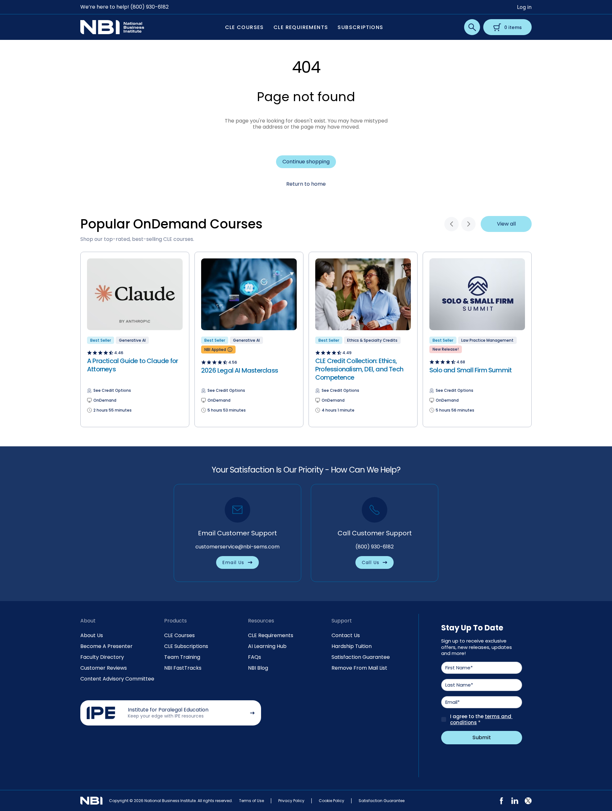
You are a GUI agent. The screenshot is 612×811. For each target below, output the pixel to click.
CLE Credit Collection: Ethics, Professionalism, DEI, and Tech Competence (359, 369)
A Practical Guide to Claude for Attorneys (132, 365)
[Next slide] (468, 224)
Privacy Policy (291, 801)
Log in (524, 7)
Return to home (306, 184)
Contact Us (346, 635)
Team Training (182, 657)
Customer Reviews (103, 668)
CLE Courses (179, 635)
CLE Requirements (270, 635)
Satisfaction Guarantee (361, 657)
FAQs (254, 657)
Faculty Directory (102, 657)
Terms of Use (251, 801)
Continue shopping (306, 161)
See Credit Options (112, 390)
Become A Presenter (106, 646)
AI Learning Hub (267, 646)
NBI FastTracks (182, 668)
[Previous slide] (451, 224)
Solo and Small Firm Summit (470, 370)
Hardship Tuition (352, 646)
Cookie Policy (331, 801)
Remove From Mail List (359, 668)
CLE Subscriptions (186, 646)
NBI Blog (258, 668)
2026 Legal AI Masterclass (239, 370)
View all (506, 223)
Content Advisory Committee (117, 678)
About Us (91, 635)
